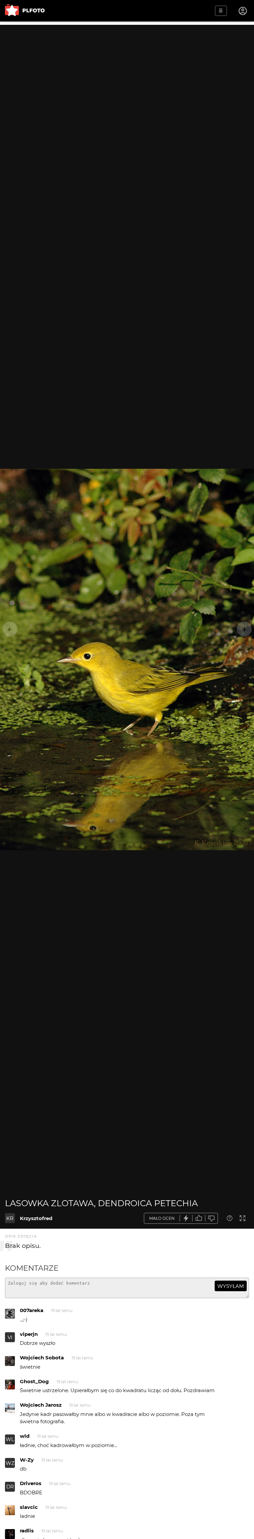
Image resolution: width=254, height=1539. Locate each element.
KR (10, 1218)
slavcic (29, 1507)
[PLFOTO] (25, 11)
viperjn (29, 1334)
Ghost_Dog (34, 1381)
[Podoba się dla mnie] (198, 1218)
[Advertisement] (127, 71)
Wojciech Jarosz (41, 1405)
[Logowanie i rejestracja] (243, 11)
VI (10, 1337)
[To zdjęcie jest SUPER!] (186, 1218)
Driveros (30, 1483)
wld (24, 1436)
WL (10, 1439)
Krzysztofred (36, 1218)
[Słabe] (211, 1218)
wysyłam (230, 1286)
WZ (10, 1463)
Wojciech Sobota (42, 1357)
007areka (31, 1310)
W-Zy (27, 1460)
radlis (27, 1530)
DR (10, 1486)
